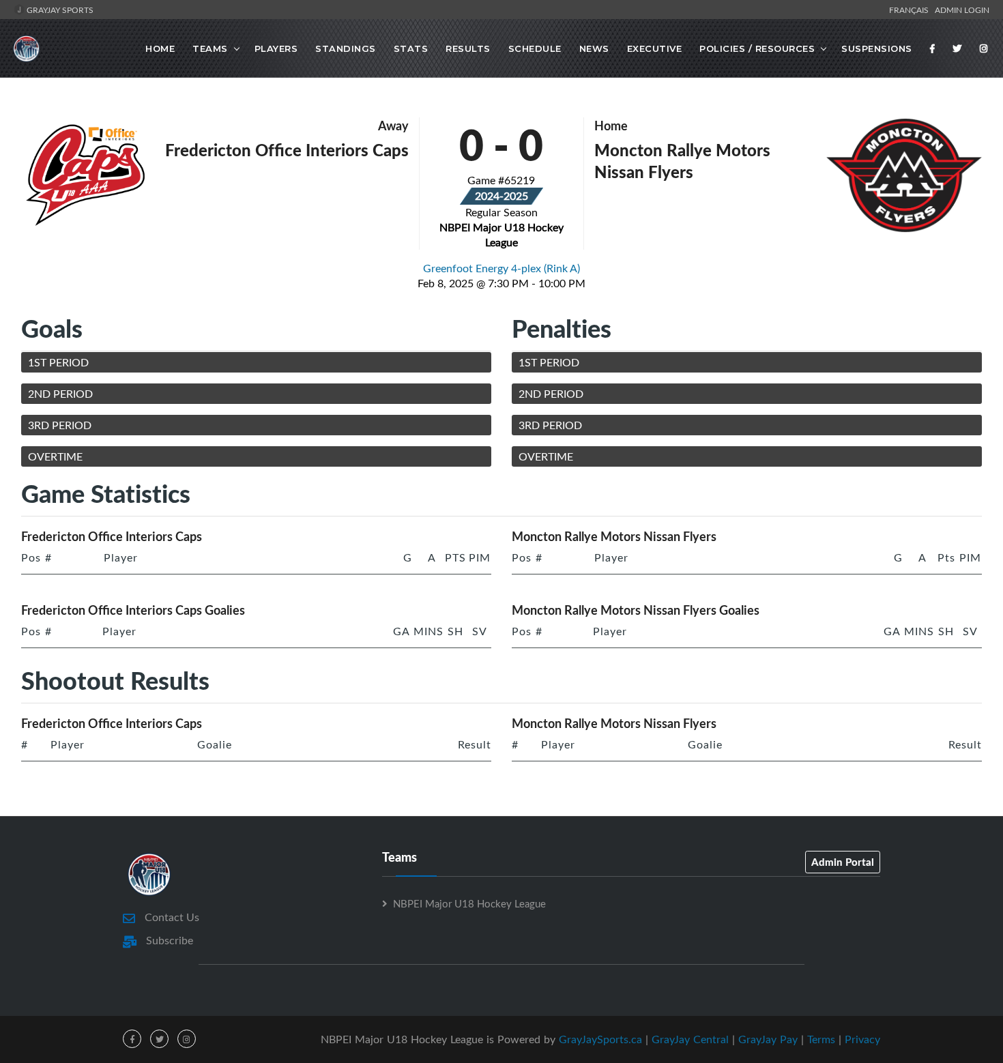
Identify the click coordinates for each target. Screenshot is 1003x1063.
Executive (654, 48)
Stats (411, 48)
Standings (345, 48)
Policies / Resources (757, 48)
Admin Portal (842, 861)
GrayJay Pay (768, 1039)
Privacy (862, 1039)
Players (276, 48)
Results (468, 48)
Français (911, 9)
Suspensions (876, 48)
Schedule (535, 48)
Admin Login (962, 9)
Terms (821, 1039)
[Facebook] (933, 48)
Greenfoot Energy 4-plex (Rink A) (501, 268)
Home (160, 48)
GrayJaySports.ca (600, 1039)
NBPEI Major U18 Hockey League (469, 903)
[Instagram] (983, 48)
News (594, 48)
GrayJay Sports (59, 9)
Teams (210, 48)
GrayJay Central (690, 1039)
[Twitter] (957, 48)
